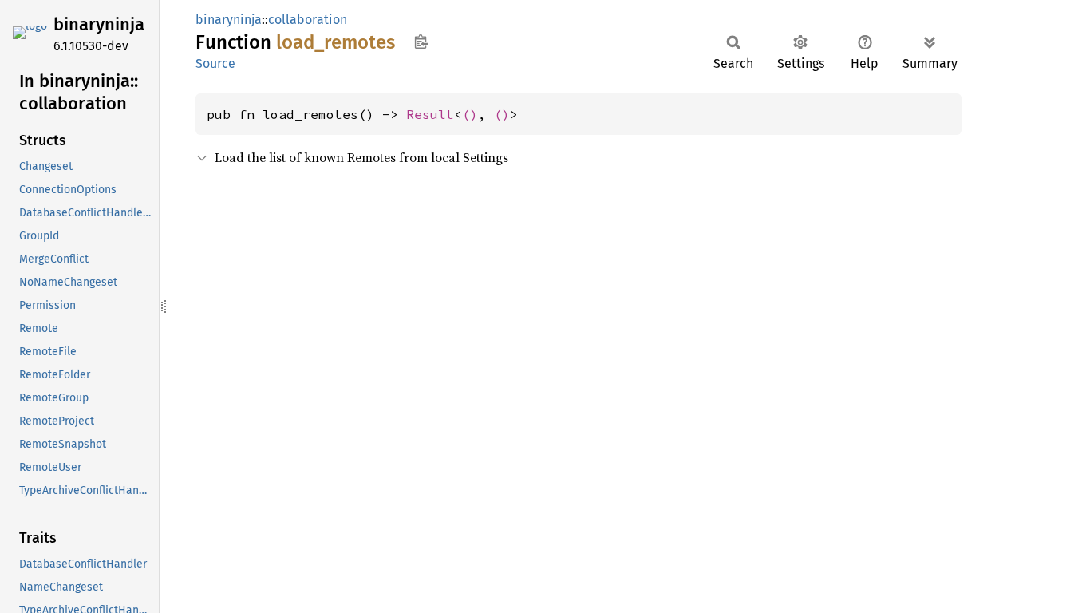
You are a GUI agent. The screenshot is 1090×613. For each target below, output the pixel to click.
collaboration (307, 19)
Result (430, 114)
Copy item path (421, 41)
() (470, 114)
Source (215, 63)
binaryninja (98, 24)
